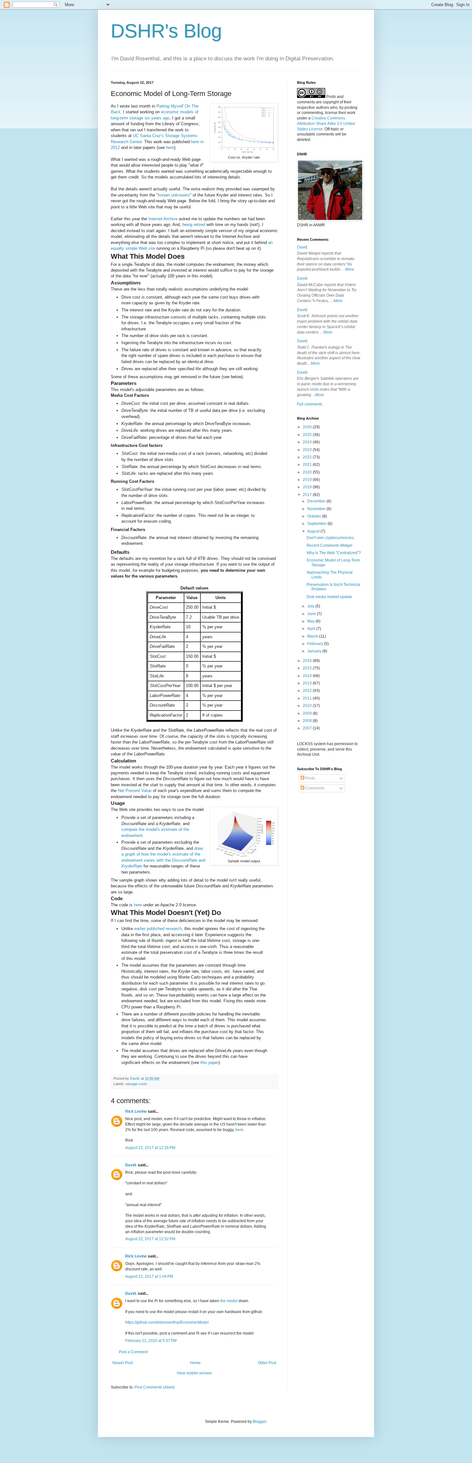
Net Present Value (135, 790)
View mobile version (194, 1373)
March (313, 636)
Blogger (259, 1421)
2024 (308, 442)
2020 (308, 472)
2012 (308, 690)
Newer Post (122, 1363)
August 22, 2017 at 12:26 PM (150, 1147)
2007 (308, 728)
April (311, 628)
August (313, 531)
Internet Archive (163, 218)
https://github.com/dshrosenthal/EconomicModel (167, 1322)
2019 (308, 479)
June (312, 614)
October (314, 516)
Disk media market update (329, 597)
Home (195, 1363)
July (311, 606)
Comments (314, 788)
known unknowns (174, 195)
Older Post (267, 1363)
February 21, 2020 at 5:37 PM (151, 1340)
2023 (308, 450)
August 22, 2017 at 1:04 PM (149, 1276)
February (315, 643)
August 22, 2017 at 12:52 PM (150, 1239)
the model (229, 1301)
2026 (308, 427)
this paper (209, 1062)
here (170, 147)
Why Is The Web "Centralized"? (334, 553)
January (314, 651)
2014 (308, 676)
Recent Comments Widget (329, 545)
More (349, 269)
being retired (193, 224)
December (317, 501)
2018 (308, 487)
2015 (308, 668)
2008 (308, 720)
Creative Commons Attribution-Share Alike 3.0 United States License (326, 123)
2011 (308, 698)
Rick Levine (136, 1111)
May (311, 621)
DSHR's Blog (166, 31)
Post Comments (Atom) (155, 1387)
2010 (308, 705)
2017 (308, 494)
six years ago (157, 118)
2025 (308, 434)
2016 (308, 660)
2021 (308, 464)
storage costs (136, 1084)
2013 (308, 683)
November (317, 509)
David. (131, 1165)
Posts (309, 778)
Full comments (309, 404)
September (317, 523)
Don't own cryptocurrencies (330, 538)
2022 (308, 457)
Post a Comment (133, 1352)
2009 (308, 713)
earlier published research (158, 928)
